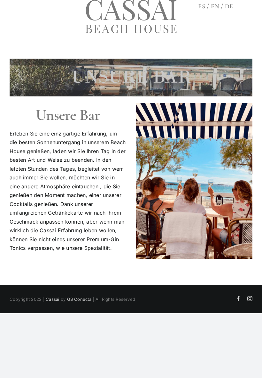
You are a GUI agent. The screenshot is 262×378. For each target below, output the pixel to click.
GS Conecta (79, 299)
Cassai (52, 299)
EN (216, 6)
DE (229, 6)
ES (201, 6)
